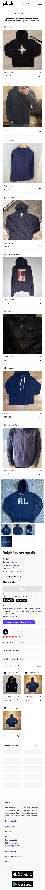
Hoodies (31, 14)
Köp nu (22, 589)
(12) (19, 637)
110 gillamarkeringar (13, 577)
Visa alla (39, 666)
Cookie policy (10, 826)
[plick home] (8, 3)
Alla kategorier (8, 14)
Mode (17, 14)
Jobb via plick (10, 851)
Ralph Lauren (14, 565)
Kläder (23, 14)
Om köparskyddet (15, 659)
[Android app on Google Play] (21, 600)
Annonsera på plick (12, 856)
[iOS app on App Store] (8, 600)
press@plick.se (11, 867)
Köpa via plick (13, 650)
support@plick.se (12, 846)
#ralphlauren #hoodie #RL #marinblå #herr (19, 622)
